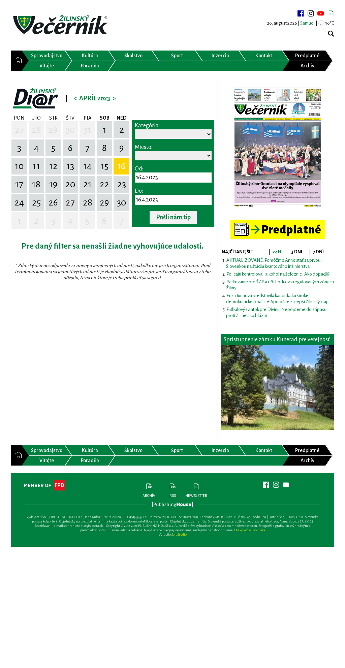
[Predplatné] (277, 222)
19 (53, 184)
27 (19, 130)
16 (121, 166)
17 (19, 184)
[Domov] (16, 61)
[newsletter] (330, 13)
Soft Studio (179, 534)
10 (19, 166)
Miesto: (143, 147)
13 (70, 166)
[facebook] (300, 13)
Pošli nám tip (173, 217)
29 (53, 130)
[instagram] (310, 13)
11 (36, 166)
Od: (139, 169)
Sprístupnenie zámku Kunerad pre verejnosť (277, 340)
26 (53, 202)
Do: (139, 191)
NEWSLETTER (196, 496)
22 (104, 184)
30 (70, 130)
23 (121, 184)
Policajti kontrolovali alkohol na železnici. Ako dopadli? (278, 274)
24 (19, 202)
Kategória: (147, 126)
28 (36, 130)
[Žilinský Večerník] (61, 25)
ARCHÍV (149, 496)
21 (87, 184)
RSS (172, 496)
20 (70, 184)
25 (36, 202)
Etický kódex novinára (249, 530)
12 (53, 166)
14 (87, 166)
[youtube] (320, 13)
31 (87, 130)
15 (104, 166)
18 (36, 184)
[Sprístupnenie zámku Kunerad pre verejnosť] (277, 387)
